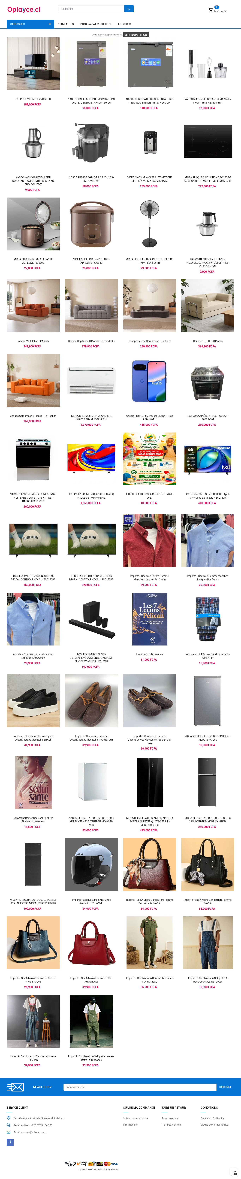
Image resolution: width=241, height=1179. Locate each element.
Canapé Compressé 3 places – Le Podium (33, 415)
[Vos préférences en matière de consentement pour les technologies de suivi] (235, 1173)
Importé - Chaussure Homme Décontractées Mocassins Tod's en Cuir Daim (149, 740)
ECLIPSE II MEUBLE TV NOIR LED (33, 99)
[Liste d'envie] (33, 57)
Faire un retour (170, 1118)
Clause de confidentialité (214, 1124)
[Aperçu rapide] (40, 57)
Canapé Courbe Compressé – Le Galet (149, 341)
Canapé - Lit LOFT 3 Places (208, 341)
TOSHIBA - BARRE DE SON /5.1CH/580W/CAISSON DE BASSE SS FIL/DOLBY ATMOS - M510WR (91, 658)
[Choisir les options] (142, 534)
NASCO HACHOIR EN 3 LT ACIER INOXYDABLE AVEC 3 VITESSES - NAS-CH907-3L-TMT (207, 263)
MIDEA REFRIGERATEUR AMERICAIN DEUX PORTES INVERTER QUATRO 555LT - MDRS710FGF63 (149, 821)
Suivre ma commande (135, 1118)
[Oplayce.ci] (91, 1163)
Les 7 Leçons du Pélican (149, 654)
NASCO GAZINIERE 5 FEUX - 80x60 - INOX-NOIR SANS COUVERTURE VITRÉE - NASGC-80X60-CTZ (33, 498)
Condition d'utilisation (213, 1118)
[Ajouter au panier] (26, 57)
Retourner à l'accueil (137, 35)
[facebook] (10, 1142)
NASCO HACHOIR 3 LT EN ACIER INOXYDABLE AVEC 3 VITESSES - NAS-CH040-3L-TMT (33, 181)
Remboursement (171, 1124)
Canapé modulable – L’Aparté (33, 341)
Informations (130, 1124)
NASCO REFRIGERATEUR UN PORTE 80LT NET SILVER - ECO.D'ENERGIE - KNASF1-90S (91, 821)
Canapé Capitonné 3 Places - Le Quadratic (91, 341)
